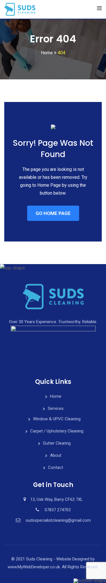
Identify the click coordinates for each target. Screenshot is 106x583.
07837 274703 (58, 509)
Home (55, 396)
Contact (55, 467)
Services (56, 408)
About (55, 455)
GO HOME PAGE (53, 213)
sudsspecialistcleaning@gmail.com (58, 520)
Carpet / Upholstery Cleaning (56, 431)
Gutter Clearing (57, 443)
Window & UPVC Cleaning (57, 418)
